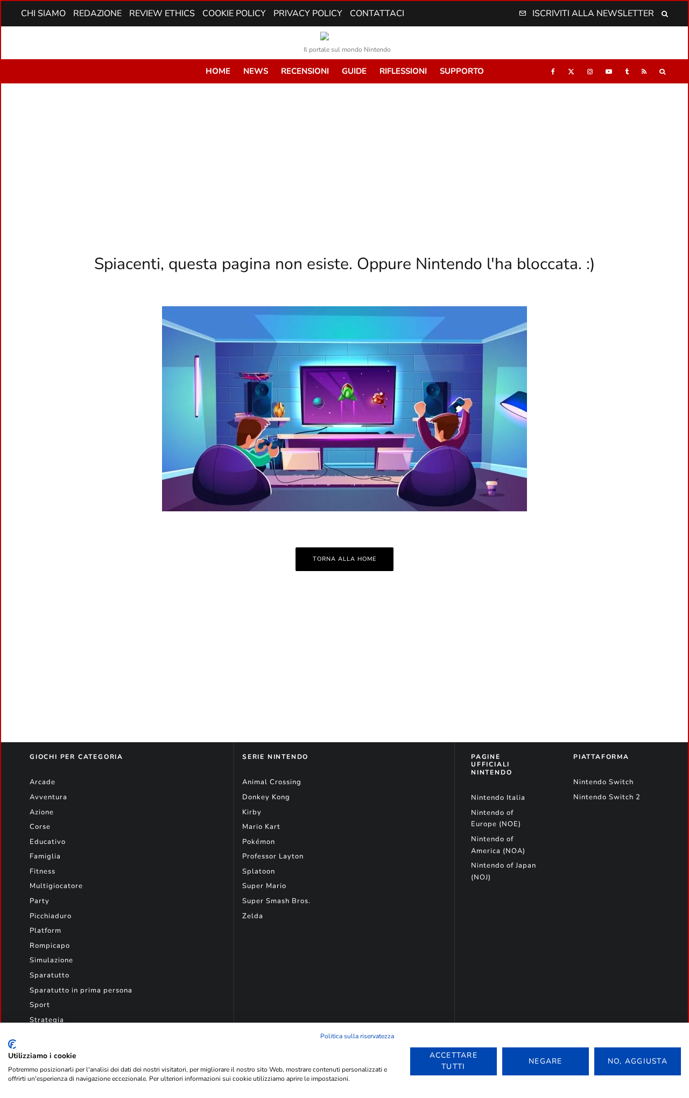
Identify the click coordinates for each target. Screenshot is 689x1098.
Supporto (462, 71)
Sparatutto (49, 975)
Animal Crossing (271, 782)
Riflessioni (403, 71)
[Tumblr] (626, 71)
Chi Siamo (43, 13)
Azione (42, 812)
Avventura (48, 797)
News (255, 71)
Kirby (252, 812)
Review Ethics (162, 13)
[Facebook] (553, 71)
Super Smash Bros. (276, 901)
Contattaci (377, 13)
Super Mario (264, 886)
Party (40, 901)
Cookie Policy (234, 13)
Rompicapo (50, 946)
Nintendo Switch (603, 782)
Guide (354, 71)
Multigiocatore (56, 886)
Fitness (42, 871)
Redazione (97, 13)
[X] (571, 71)
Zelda (252, 916)
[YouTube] (608, 71)
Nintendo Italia (498, 798)
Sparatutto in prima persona (81, 990)
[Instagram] (590, 71)
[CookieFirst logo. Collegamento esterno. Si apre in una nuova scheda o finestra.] (12, 1044)
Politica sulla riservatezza (357, 1036)
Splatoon (258, 871)
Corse (40, 827)
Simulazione (51, 960)
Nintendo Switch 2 (607, 797)
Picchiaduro (51, 916)
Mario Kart (261, 827)
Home (218, 71)
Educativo (48, 842)
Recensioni (305, 71)
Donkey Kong (266, 797)
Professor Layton (273, 856)
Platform (45, 930)
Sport (40, 1005)
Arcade (42, 782)
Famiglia (45, 856)
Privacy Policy (307, 13)
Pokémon (258, 842)
